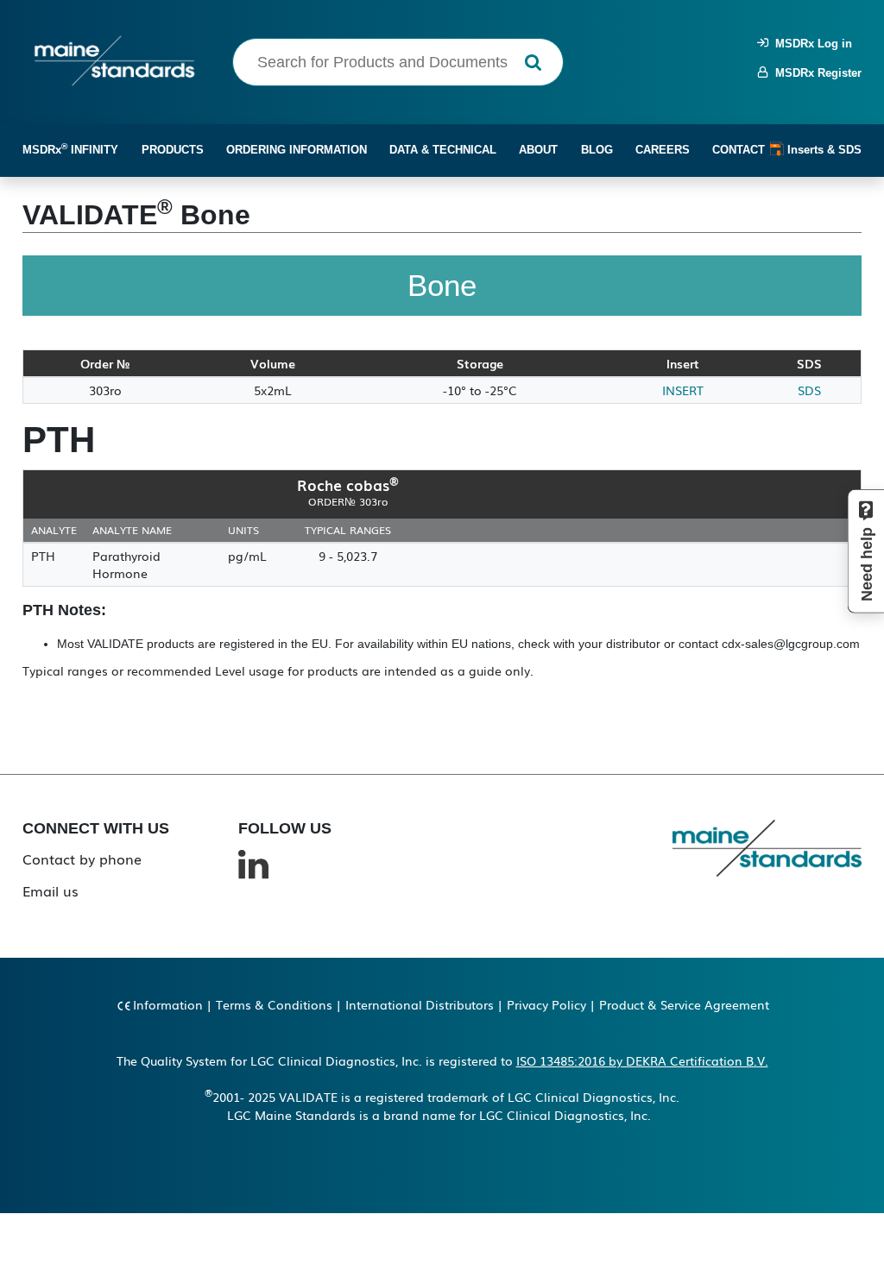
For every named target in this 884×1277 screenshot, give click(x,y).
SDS (809, 390)
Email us (50, 890)
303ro (105, 390)
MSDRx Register (815, 72)
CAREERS (662, 149)
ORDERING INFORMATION (296, 149)
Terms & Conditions (274, 1004)
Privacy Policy (546, 1004)
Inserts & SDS (823, 149)
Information (168, 1004)
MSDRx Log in (810, 43)
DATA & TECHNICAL (442, 149)
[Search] (533, 62)
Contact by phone (82, 858)
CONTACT (738, 149)
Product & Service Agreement (684, 1004)
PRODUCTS (173, 149)
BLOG (597, 149)
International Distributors (419, 1004)
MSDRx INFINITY (70, 149)
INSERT (683, 390)
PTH (43, 555)
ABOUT (538, 149)
